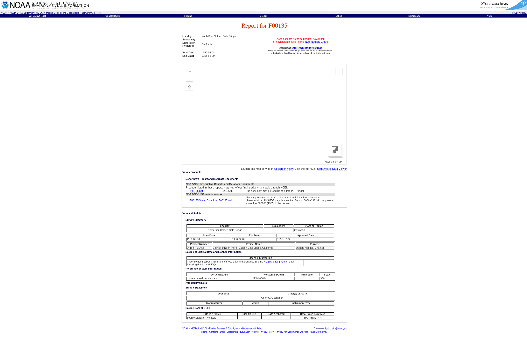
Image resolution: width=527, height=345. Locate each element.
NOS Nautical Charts (316, 41)
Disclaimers (232, 332)
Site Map (304, 332)
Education (245, 332)
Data (222, 332)
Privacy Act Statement (287, 332)
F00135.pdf (196, 191)
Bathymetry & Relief (91, 13)
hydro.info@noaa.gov (336, 328)
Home (204, 332)
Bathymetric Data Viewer (332, 168)
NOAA (4, 13)
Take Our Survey (318, 332)
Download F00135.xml (219, 200)
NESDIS (14, 13)
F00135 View (197, 200)
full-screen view (283, 168)
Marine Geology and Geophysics (62, 13)
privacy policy (519, 13)
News (255, 332)
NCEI (204, 328)
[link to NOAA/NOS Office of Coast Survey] (503, 9)
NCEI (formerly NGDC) (32, 13)
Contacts (213, 332)
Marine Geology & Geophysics (224, 328)
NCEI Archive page (274, 261)
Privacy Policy (267, 332)
